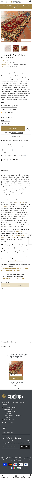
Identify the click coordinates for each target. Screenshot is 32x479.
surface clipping (14, 235)
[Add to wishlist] (28, 129)
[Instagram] (5, 422)
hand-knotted (20, 202)
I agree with (7, 133)
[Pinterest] (8, 159)
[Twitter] (4, 159)
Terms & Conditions (17, 132)
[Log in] (25, 2)
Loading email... (9, 419)
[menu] (2, 2)
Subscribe (25, 446)
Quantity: (4, 120)
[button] (26, 40)
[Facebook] (1, 159)
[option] (16, 6)
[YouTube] (12, 422)
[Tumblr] (11, 159)
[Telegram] (14, 159)
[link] (9, 476)
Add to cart (13, 128)
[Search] (6, 2)
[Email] (17, 159)
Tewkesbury (25, 257)
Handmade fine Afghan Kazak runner (16, 383)
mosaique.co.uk (16, 460)
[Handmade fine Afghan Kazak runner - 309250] (16, 368)
